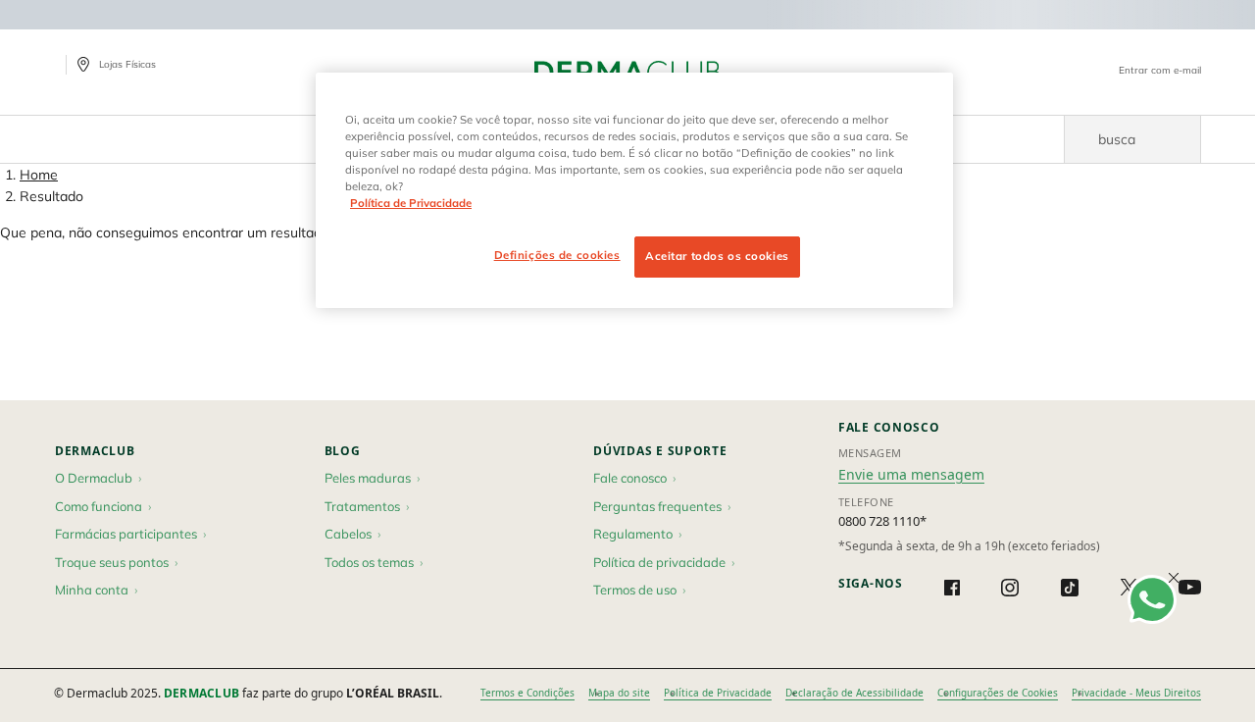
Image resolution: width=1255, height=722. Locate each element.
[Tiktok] (1070, 587)
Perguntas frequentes (657, 506)
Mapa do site (619, 692)
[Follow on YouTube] (1190, 587)
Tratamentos (362, 506)
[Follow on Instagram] (1010, 587)
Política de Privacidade (718, 692)
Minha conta (91, 589)
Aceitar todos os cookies (717, 256)
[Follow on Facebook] (952, 587)
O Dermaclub (93, 478)
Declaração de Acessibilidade (854, 692)
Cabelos (348, 534)
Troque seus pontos (112, 562)
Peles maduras (368, 478)
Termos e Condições (527, 692)
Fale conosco (630, 478)
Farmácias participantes (126, 534)
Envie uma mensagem (911, 474)
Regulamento (633, 534)
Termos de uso (635, 589)
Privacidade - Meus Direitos (1136, 692)
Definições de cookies (557, 255)
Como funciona (98, 506)
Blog (343, 450)
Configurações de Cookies (997, 692)
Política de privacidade (659, 562)
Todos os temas (369, 562)
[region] (634, 190)
